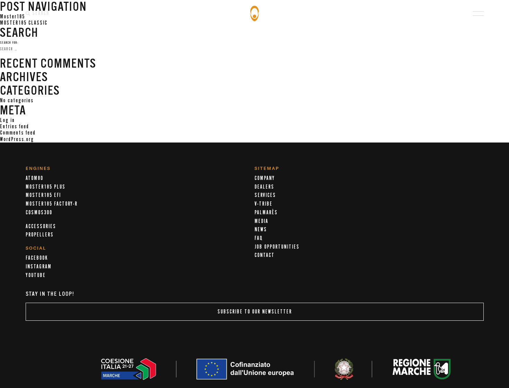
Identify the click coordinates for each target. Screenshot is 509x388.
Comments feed (18, 133)
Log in (7, 120)
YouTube (36, 275)
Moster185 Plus (45, 187)
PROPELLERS (40, 235)
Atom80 (34, 178)
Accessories (41, 226)
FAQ (258, 238)
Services (265, 195)
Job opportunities (277, 247)
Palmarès (266, 212)
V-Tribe (263, 204)
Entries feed (14, 126)
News (260, 229)
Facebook (37, 258)
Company (264, 178)
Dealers (264, 187)
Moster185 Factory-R (52, 204)
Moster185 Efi (43, 195)
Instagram (39, 267)
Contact (264, 255)
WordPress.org (17, 139)
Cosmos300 (39, 212)
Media (261, 221)
